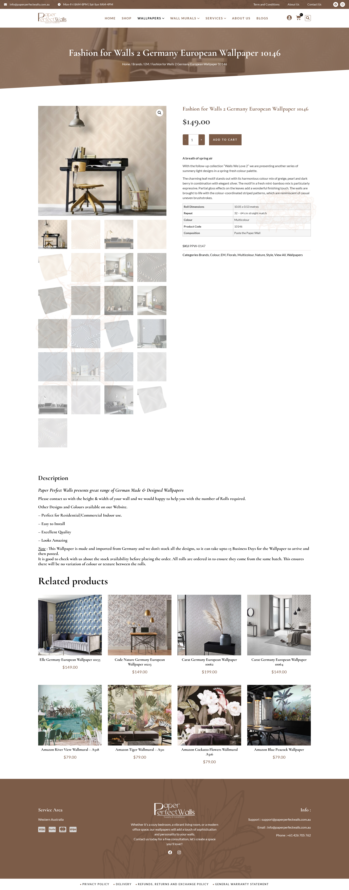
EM (146, 64)
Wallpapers (295, 255)
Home (126, 64)
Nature (260, 255)
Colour (215, 255)
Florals (231, 255)
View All (280, 255)
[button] (308, 18)
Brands (137, 64)
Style (269, 255)
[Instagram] (342, 4)
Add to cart (225, 139)
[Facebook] (335, 4)
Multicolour (246, 255)
